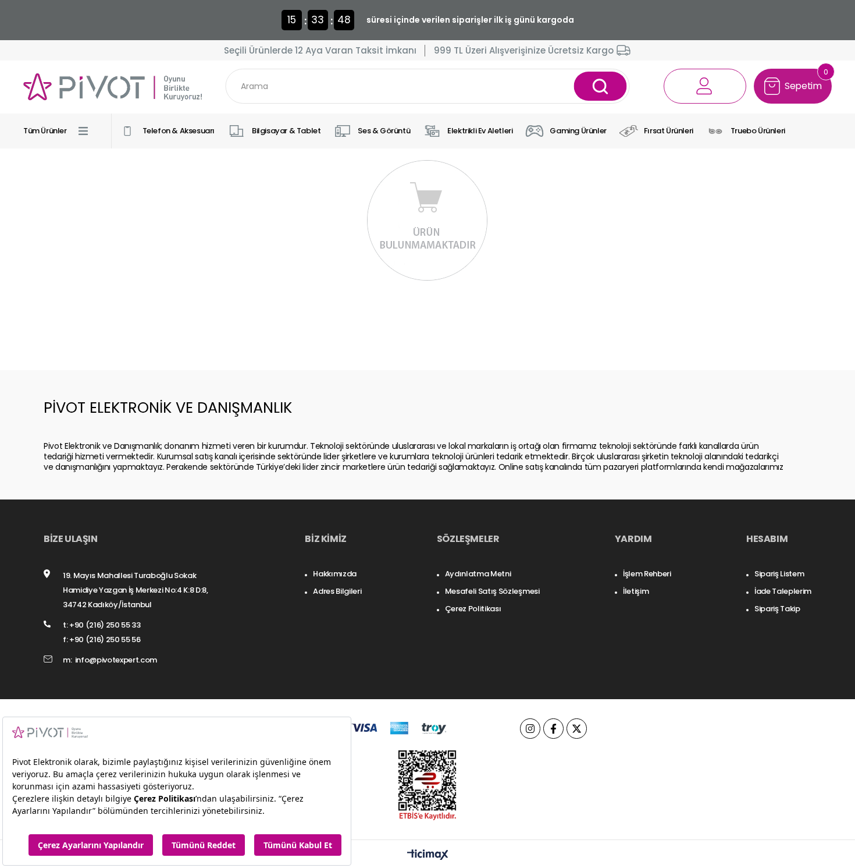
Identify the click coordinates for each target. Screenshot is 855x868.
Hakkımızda (335, 573)
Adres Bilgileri (337, 591)
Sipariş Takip (777, 608)
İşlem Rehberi (647, 573)
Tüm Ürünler (45, 130)
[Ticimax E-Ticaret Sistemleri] (427, 855)
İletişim (636, 591)
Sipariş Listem (779, 573)
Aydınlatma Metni (478, 573)
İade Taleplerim (782, 591)
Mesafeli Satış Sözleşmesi (492, 591)
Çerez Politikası (473, 608)
